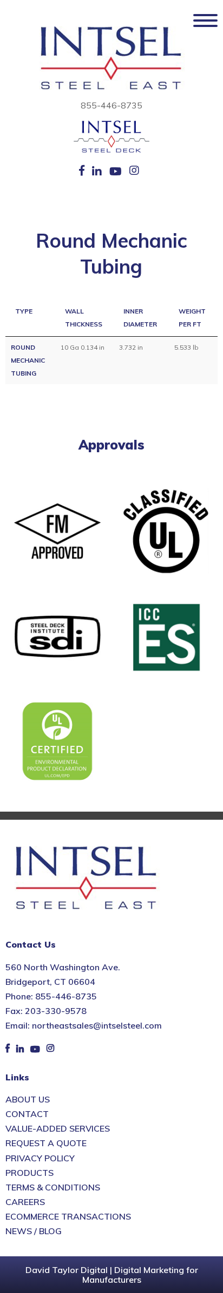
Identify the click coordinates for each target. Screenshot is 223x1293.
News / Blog (33, 1231)
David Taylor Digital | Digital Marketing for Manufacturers (111, 1274)
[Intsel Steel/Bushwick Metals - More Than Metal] (111, 58)
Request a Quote (46, 1143)
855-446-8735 (111, 105)
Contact (27, 1113)
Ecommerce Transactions (68, 1216)
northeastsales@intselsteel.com (97, 1025)
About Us (27, 1099)
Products (29, 1172)
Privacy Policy (40, 1158)
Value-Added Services (57, 1128)
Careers (25, 1201)
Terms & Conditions (52, 1187)
